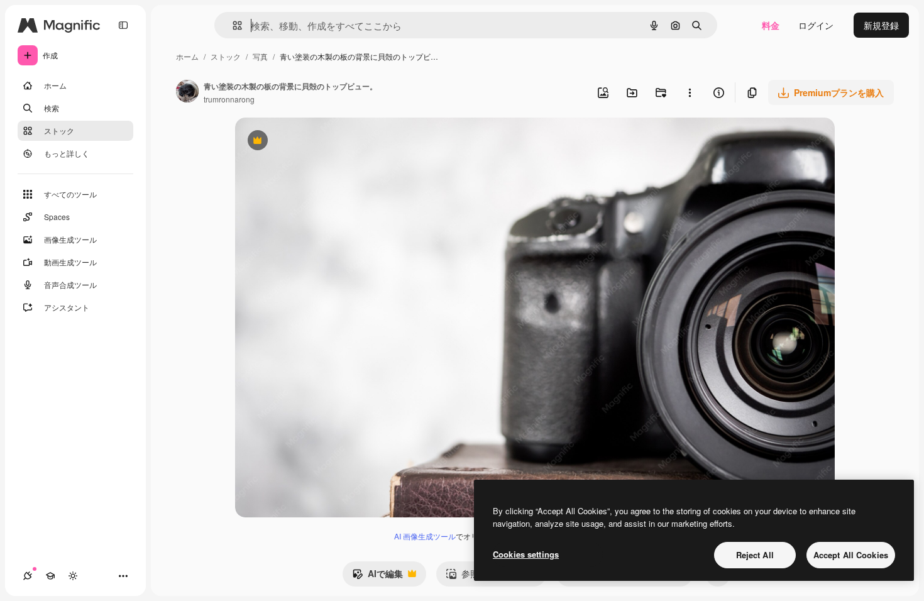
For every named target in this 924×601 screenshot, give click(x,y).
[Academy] (50, 576)
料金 (770, 25)
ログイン (815, 25)
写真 (260, 56)
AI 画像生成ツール (425, 536)
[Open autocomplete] (232, 25)
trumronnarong (229, 99)
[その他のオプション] (689, 92)
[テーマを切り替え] (73, 576)
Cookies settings (526, 554)
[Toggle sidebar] (123, 25)
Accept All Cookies (850, 555)
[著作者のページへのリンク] (187, 92)
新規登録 (881, 25)
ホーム (187, 56)
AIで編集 (377, 576)
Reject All (755, 555)
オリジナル (321, 141)
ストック (226, 56)
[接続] (28, 576)
